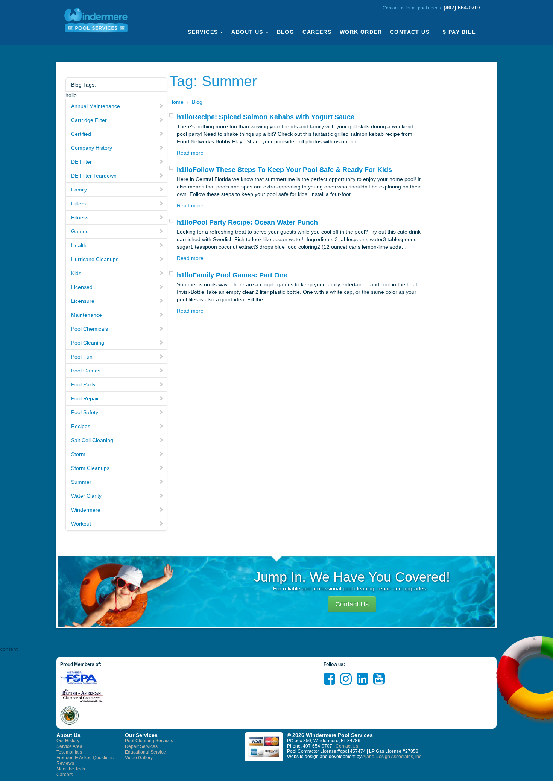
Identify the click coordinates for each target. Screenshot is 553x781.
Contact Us (410, 32)
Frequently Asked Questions (85, 757)
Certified (81, 134)
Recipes (80, 426)
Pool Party (83, 384)
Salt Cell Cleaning (92, 440)
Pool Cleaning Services (149, 740)
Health (79, 245)
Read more (190, 153)
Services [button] (203, 32)
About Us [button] (247, 32)
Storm (78, 454)
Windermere (85, 510)
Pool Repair (85, 398)
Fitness (79, 217)
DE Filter (81, 162)
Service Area (69, 746)
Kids (76, 273)
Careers (316, 32)
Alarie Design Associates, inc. (392, 756)
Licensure (82, 301)
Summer (81, 482)
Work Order (361, 32)
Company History (91, 148)
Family (79, 190)
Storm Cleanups (90, 468)
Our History (67, 740)
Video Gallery (139, 757)
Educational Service (145, 752)
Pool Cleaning (87, 343)
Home (176, 102)
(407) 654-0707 (462, 8)
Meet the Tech (70, 769)
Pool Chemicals (89, 329)
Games (79, 231)
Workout (81, 524)
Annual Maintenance (95, 106)
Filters (78, 204)
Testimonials (69, 752)
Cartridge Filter (89, 120)
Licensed (82, 287)
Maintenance (86, 315)
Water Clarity (86, 496)
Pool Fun (82, 357)
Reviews (65, 763)
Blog (286, 32)
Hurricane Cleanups (94, 259)
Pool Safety (84, 412)
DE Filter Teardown (94, 176)
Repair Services (141, 746)
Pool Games (85, 371)
